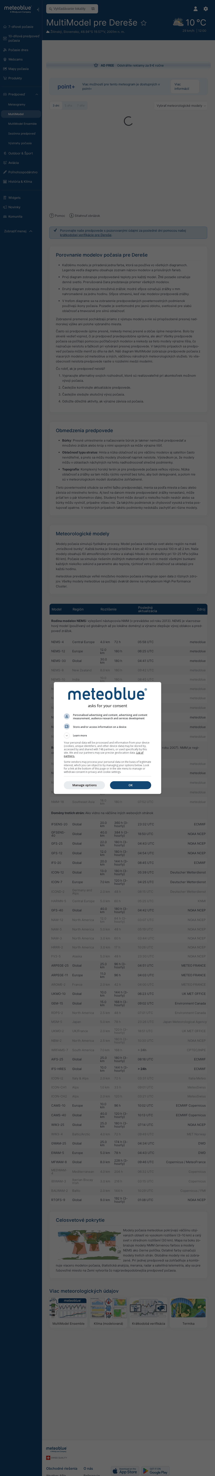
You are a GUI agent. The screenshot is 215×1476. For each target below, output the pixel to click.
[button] (107, 736)
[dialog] (107, 738)
